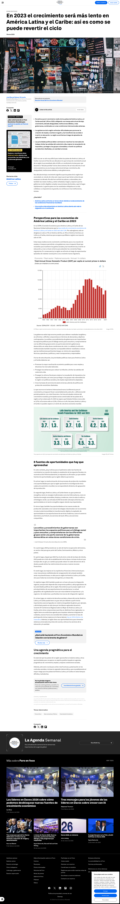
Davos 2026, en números (69, 835)
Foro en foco (11, 11)
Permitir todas (105, 895)
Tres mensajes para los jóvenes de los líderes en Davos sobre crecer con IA (84, 801)
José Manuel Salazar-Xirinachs (16, 97)
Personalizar (105, 900)
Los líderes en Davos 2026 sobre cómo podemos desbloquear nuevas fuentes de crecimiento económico (32, 803)
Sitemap (60, 896)
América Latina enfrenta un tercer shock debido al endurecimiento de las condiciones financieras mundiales (59, 202)
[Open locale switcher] (2, 899)
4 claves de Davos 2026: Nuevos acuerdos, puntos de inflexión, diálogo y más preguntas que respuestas (45, 837)
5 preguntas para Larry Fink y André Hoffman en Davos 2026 (100, 836)
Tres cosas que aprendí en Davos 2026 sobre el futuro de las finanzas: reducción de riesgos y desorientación (17, 837)
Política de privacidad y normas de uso (60, 893)
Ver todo (110, 760)
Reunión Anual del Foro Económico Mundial (48, 100)
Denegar (105, 891)
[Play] (36, 109)
